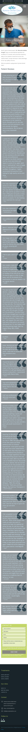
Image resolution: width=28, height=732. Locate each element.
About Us (3, 688)
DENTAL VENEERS (5, 678)
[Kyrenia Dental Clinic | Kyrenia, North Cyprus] (12, 9)
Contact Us (4, 692)
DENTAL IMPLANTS (5, 674)
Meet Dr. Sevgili (5, 690)
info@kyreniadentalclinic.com (9, 3)
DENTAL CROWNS (5, 676)
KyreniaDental (20, 3)
